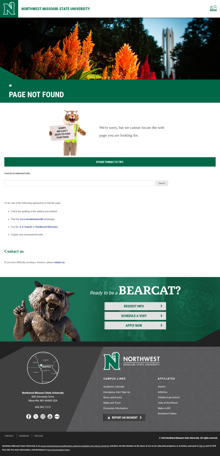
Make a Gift (164, 408)
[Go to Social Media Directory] (57, 418)
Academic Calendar (113, 386)
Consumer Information (115, 408)
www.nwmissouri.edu (31, 219)
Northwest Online (167, 413)
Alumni (161, 386)
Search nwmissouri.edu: (17, 173)
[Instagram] (42, 418)
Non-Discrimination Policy (58, 450)
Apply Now (134, 325)
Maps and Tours (112, 402)
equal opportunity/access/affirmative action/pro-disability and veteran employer (75, 446)
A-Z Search (25, 226)
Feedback (24, 435)
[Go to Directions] (43, 386)
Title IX (202, 446)
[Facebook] (28, 418)
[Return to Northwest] (9, 9)
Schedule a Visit (134, 315)
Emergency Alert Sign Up (116, 392)
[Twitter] (35, 418)
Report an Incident (124, 417)
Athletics (162, 392)
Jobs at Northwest (168, 402)
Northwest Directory (46, 226)
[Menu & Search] (213, 9)
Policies (38, 435)
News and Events (112, 397)
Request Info (134, 306)
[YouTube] (50, 418)
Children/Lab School (169, 397)
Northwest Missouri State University (55, 8)
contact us (59, 262)
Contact (9, 435)
